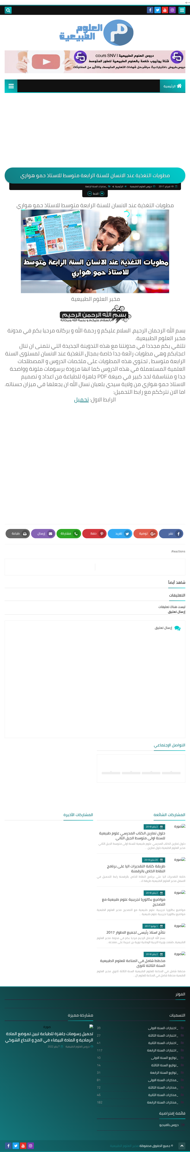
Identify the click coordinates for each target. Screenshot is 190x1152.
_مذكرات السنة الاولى (137, 1080)
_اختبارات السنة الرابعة (137, 1050)
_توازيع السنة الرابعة (137, 1073)
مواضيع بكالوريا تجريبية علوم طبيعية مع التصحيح (133, 902)
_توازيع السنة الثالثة (137, 1065)
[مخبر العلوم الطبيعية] (95, 33)
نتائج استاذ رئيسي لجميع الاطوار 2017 (135, 932)
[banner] (95, 72)
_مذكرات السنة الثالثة (137, 1087)
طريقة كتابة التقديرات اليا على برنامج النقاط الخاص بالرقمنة (136, 868)
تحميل (81, 399)
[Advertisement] (95, 132)
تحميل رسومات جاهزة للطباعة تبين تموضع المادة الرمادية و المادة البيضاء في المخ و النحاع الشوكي (49, 1037)
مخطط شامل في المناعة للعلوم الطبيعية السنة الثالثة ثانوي (132, 963)
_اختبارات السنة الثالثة (137, 1035)
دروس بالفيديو (169, 1125)
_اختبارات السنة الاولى (137, 1028)
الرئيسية (170, 86)
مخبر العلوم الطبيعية (124, 1145)
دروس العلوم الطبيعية (77, 1046)
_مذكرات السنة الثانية (137, 1095)
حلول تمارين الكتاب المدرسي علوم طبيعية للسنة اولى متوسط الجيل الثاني (132, 835)
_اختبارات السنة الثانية (137, 1043)
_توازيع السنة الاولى (137, 1058)
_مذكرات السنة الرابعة (96, 186)
